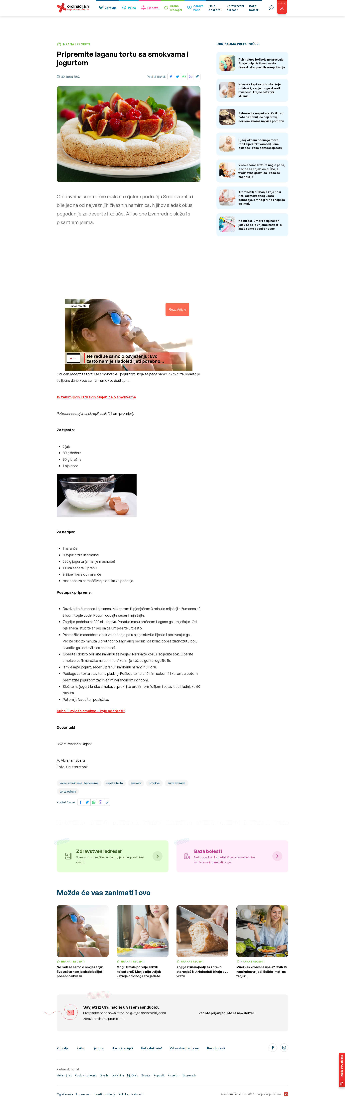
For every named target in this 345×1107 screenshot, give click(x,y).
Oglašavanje (65, 1094)
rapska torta (114, 783)
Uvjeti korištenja (105, 1094)
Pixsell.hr (173, 1075)
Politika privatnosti (131, 1094)
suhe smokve (176, 783)
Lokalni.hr (118, 1075)
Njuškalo (132, 1075)
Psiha (132, 8)
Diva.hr (104, 1075)
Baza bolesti (216, 1048)
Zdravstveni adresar (184, 1048)
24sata (146, 1075)
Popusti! (159, 1075)
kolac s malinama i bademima (79, 783)
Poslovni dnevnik (86, 1075)
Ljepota (153, 8)
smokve (154, 783)
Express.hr (189, 1075)
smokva (136, 783)
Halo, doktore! (151, 1048)
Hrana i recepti (122, 1048)
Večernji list (64, 1075)
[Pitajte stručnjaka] (342, 1070)
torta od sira (68, 791)
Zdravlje (111, 8)
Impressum (83, 1094)
